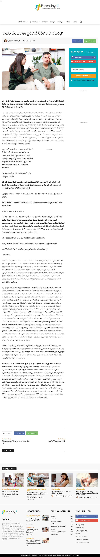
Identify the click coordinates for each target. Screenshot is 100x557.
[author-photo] (3, 494)
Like (93, 57)
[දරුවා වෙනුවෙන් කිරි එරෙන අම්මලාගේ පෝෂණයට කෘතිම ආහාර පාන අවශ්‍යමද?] (87, 480)
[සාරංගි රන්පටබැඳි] (5, 40)
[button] (81, 21)
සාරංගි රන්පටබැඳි (14, 41)
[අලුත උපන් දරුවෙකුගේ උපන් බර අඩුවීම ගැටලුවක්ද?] (62, 480)
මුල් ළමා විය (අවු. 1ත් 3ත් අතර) (10, 489)
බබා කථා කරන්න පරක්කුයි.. (10, 491)
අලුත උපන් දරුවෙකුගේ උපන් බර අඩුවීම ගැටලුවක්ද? (61, 492)
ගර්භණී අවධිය (55, 489)
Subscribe (92, 61)
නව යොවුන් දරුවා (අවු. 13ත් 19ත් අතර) (36, 489)
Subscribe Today (83, 76)
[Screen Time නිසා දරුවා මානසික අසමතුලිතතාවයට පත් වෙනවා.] (38, 480)
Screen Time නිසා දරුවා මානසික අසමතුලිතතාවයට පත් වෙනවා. (37, 493)
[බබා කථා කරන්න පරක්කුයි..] (13, 480)
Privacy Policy (90, 80)
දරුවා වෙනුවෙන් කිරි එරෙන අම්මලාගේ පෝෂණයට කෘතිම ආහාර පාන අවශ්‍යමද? (87, 493)
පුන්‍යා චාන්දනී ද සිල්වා (11, 494)
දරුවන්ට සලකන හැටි (57, 441)
